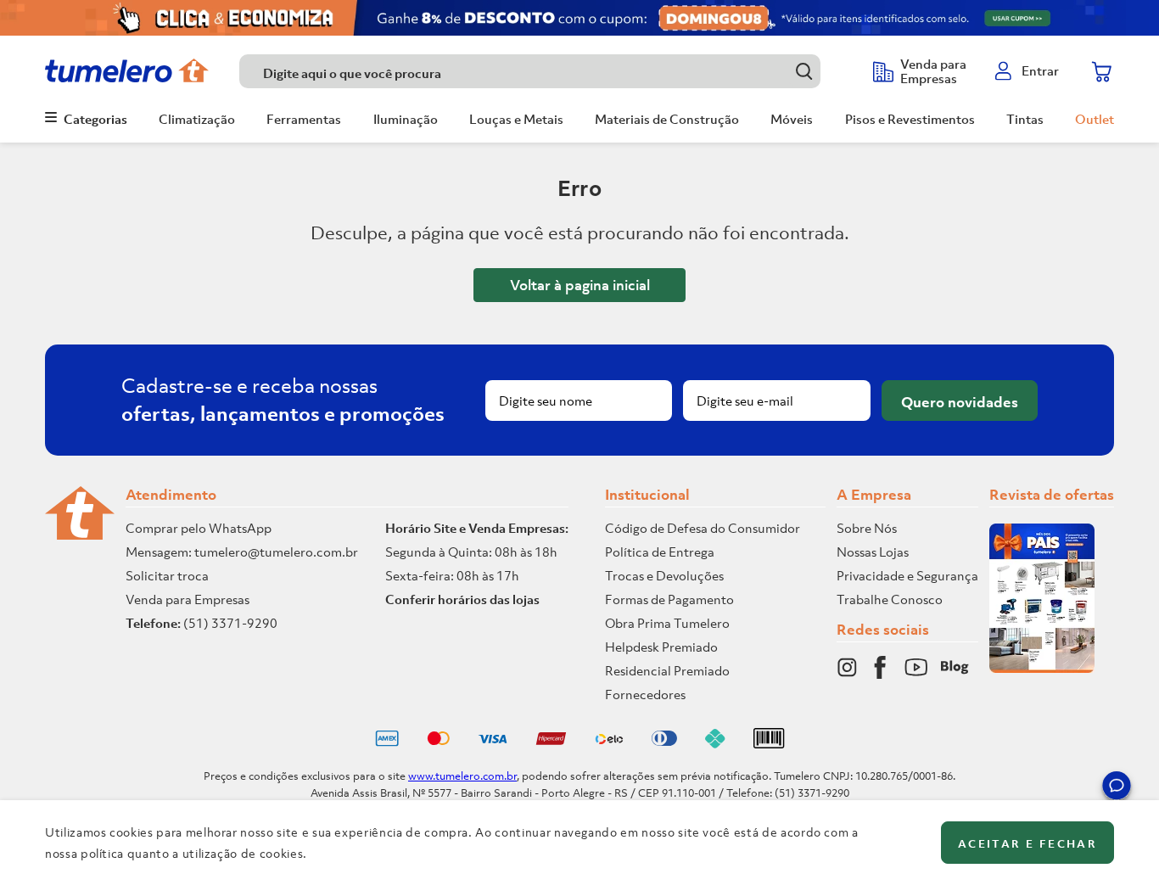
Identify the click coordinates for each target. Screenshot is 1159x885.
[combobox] (547, 71)
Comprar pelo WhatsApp (199, 527)
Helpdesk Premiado (661, 646)
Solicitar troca (167, 575)
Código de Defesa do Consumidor (702, 527)
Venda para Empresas (187, 599)
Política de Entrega (659, 551)
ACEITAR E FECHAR (1027, 844)
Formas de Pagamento (669, 599)
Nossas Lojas (873, 551)
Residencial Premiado (667, 670)
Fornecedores (645, 694)
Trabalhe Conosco (890, 599)
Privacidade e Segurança (907, 575)
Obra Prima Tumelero (667, 622)
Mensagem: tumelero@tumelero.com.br (242, 551)
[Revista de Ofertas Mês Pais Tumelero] (1042, 667)
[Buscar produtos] (804, 71)
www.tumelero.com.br (462, 776)
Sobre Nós (867, 527)
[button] (1117, 788)
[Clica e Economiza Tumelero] (579, 18)
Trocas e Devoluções (664, 575)
